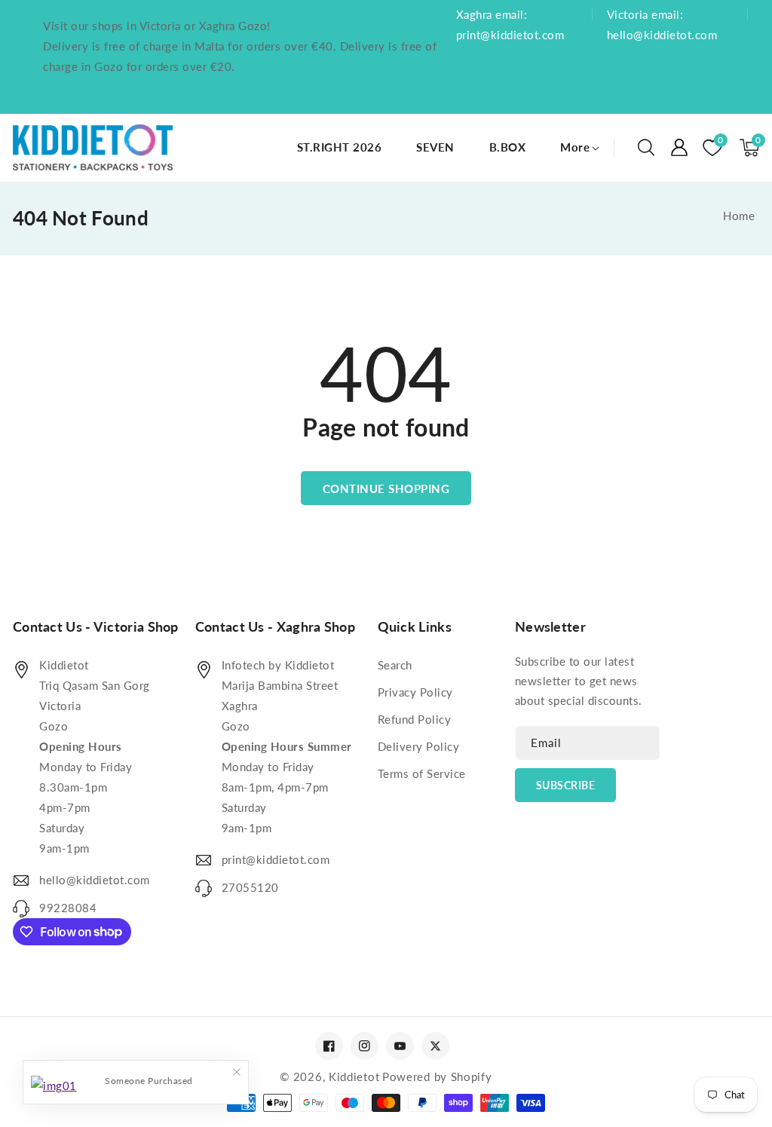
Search (395, 665)
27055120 (250, 887)
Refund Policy (415, 719)
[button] (646, 147)
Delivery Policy (419, 746)
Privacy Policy (415, 692)
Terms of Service (422, 773)
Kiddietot (354, 1076)
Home (739, 215)
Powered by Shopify (437, 1076)
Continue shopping (386, 488)
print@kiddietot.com (276, 859)
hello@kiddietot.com (94, 880)
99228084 (67, 907)
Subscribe (566, 785)
